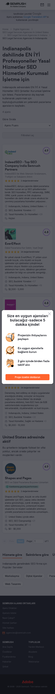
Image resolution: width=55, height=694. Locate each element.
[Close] (49, 313)
